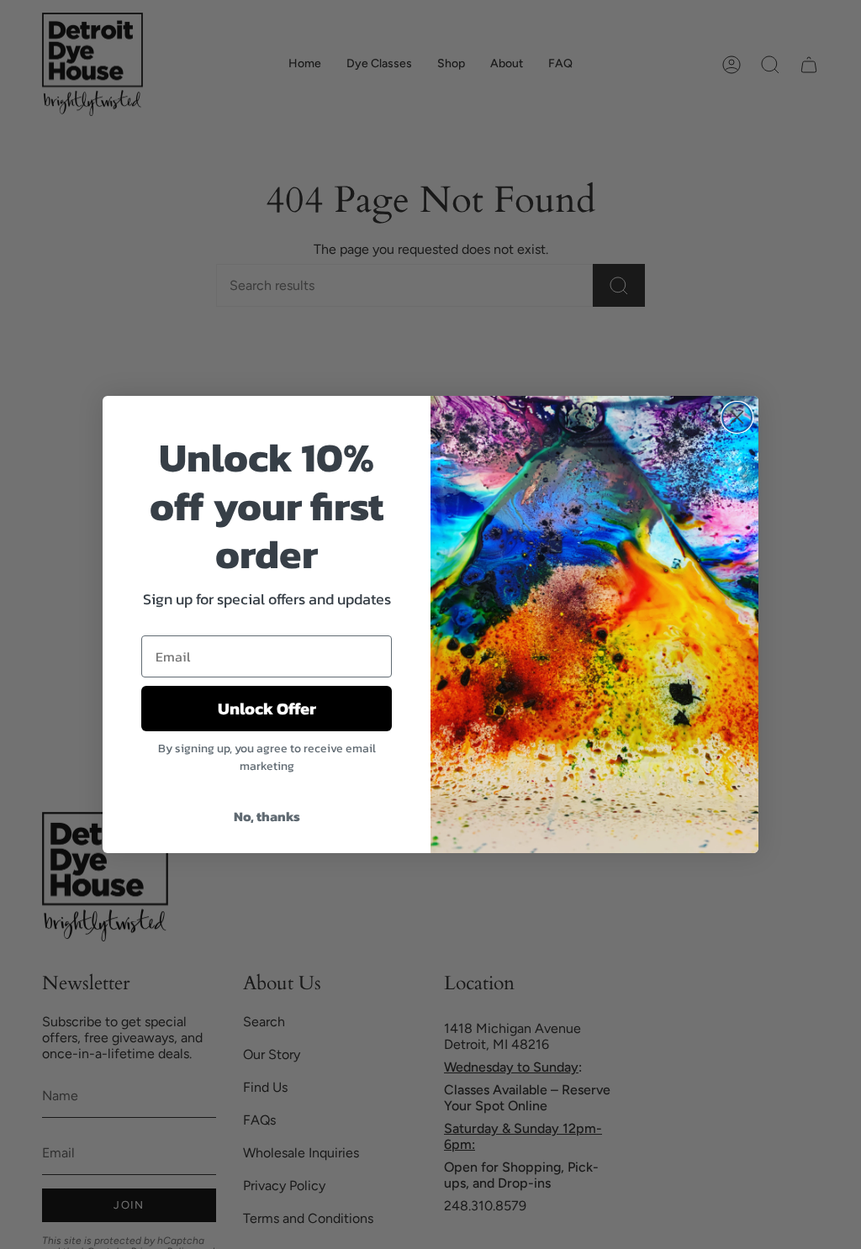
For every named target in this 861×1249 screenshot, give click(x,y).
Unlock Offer (267, 708)
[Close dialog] (737, 417)
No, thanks (267, 816)
